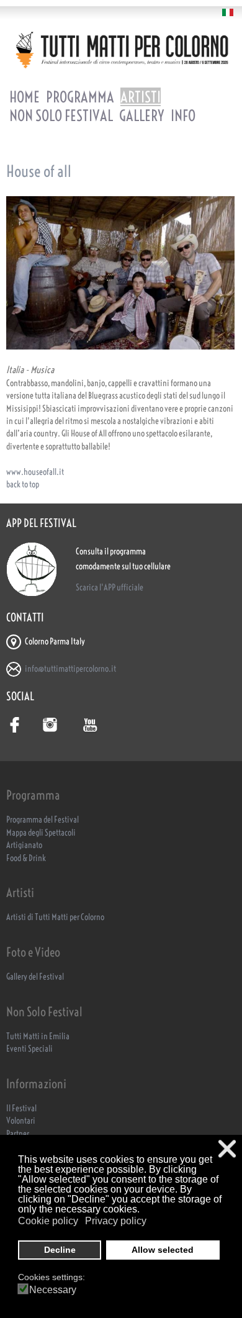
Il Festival (21, 1108)
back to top (22, 484)
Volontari (20, 1121)
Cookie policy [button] (48, 1221)
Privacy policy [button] (115, 1221)
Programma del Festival (42, 820)
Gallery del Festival (35, 977)
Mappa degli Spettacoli (41, 833)
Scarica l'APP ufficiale (109, 587)
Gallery (141, 115)
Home (24, 96)
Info (183, 115)
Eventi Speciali (29, 1049)
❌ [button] (227, 1149)
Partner (17, 1134)
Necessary (52, 1290)
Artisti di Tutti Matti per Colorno (55, 917)
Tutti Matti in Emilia (37, 1036)
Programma (80, 96)
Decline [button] (60, 1250)
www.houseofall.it (35, 472)
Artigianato (24, 845)
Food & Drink (26, 858)
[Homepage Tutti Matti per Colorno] (121, 50)
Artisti (140, 96)
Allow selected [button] (163, 1250)
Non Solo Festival (61, 115)
